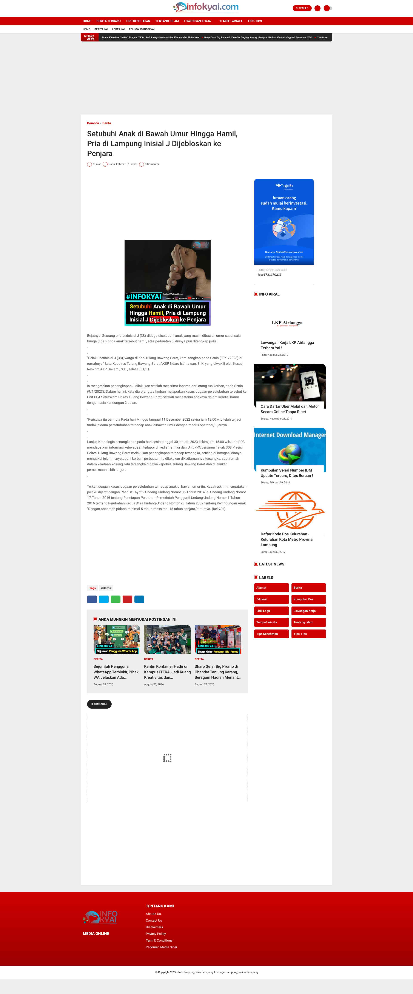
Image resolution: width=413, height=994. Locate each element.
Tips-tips (255, 21)
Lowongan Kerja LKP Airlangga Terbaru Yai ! (287, 345)
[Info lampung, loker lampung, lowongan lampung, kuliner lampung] (206, 14)
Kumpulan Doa (304, 599)
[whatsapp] (115, 599)
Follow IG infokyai (142, 29)
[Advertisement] (206, 78)
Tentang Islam (167, 21)
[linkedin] (139, 599)
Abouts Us (153, 914)
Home (87, 21)
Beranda (93, 123)
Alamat (261, 587)
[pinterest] (127, 599)
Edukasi (261, 599)
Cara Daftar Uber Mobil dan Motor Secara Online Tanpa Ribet (290, 409)
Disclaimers (154, 927)
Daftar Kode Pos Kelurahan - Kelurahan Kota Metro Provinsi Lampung (287, 539)
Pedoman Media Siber (161, 947)
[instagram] (93, 8)
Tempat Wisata (230, 21)
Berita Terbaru (109, 21)
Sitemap (302, 8)
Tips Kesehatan (138, 21)
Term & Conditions (159, 940)
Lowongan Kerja (197, 21)
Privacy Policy (156, 934)
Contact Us (154, 920)
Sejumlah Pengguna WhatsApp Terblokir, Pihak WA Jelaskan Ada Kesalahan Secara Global (116, 672)
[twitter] (87, 8)
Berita (106, 123)
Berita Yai (101, 29)
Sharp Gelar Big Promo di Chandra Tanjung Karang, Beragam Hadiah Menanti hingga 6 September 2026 (236, 37)
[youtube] (99, 8)
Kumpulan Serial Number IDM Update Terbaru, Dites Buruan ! (287, 473)
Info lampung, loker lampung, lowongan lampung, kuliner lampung (218, 972)
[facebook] (82, 8)
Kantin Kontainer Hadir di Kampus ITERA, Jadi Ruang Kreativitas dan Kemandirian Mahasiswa (128, 37)
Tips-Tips (300, 633)
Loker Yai (118, 29)
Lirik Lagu (263, 610)
